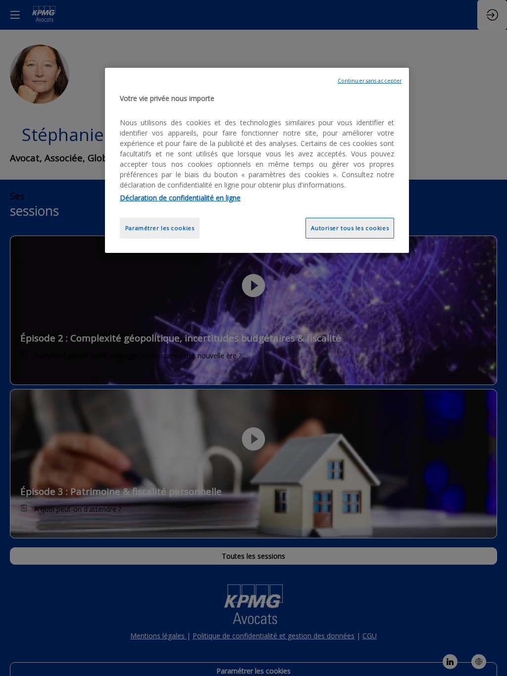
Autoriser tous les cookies (350, 228)
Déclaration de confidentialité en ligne (180, 197)
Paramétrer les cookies (160, 228)
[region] (257, 160)
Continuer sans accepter (370, 80)
